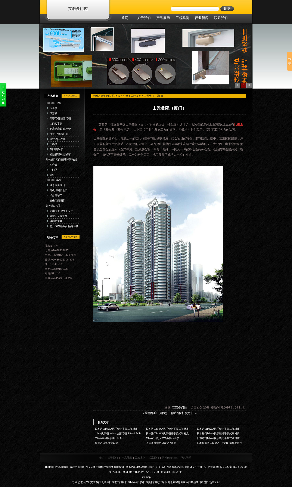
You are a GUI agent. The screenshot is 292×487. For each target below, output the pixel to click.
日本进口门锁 (53, 103)
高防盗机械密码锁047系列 (161, 442)
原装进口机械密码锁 (106, 442)
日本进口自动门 (54, 180)
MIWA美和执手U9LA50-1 (109, 438)
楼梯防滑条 (56, 221)
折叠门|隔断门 (58, 200)
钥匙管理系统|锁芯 (60, 154)
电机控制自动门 (59, 190)
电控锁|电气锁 (58, 139)
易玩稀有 (63, 466)
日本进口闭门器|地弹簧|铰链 (61, 159)
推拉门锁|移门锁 (59, 133)
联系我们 (154, 457)
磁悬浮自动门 (57, 185)
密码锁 (53, 144)
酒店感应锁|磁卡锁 (60, 128)
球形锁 (53, 113)
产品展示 (127, 457)
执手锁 (53, 108)
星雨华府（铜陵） (157, 413)
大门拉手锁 (56, 123)
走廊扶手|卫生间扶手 (61, 210)
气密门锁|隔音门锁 (60, 118)
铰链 (52, 174)
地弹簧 (53, 164)
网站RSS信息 (170, 457)
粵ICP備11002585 (136, 466)
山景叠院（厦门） (154, 95)
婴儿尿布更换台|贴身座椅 (64, 226)
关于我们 (113, 457)
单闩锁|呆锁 (56, 149)
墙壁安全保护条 (59, 216)
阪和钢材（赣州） (183, 413)
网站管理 (186, 457)
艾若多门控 (78, 8)
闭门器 (53, 169)
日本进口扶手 (53, 205)
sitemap (146, 477)
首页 (117, 95)
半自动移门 (56, 195)
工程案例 (136, 95)
